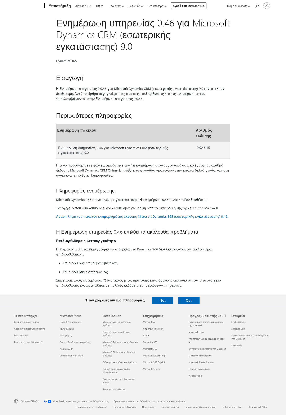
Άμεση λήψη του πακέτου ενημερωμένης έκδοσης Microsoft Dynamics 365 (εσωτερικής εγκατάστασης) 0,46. (142, 216)
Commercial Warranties (72, 355)
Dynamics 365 (150, 342)
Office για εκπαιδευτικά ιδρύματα (120, 362)
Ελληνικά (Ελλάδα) (30, 401)
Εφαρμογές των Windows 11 (29, 342)
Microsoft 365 (83, 6)
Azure (146, 335)
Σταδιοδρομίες (238, 321)
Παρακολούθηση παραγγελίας (75, 342)
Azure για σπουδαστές (114, 389)
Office (99, 6)
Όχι (189, 300)
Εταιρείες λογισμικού (199, 368)
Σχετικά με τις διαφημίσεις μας (200, 406)
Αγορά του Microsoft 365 (189, 6)
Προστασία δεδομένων (124, 406)
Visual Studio (195, 375)
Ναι (163, 300)
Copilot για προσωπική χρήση (29, 328)
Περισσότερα (156, 6)
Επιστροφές (66, 335)
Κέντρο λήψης (67, 328)
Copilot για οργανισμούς (26, 321)
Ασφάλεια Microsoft (153, 328)
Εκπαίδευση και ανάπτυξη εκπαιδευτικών (116, 370)
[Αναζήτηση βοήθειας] (256, 5)
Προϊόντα (115, 6)
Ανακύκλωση (66, 348)
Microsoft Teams (151, 368)
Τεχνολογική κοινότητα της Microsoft (207, 348)
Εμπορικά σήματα (170, 406)
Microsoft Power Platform (201, 362)
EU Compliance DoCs (232, 406)
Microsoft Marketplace (199, 355)
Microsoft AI (149, 321)
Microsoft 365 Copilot (154, 362)
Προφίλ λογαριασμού (70, 321)
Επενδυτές (236, 345)
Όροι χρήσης (148, 406)
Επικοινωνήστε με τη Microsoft (91, 406)
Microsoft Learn (196, 332)
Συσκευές (134, 6)
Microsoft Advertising (154, 355)
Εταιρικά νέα (238, 328)
